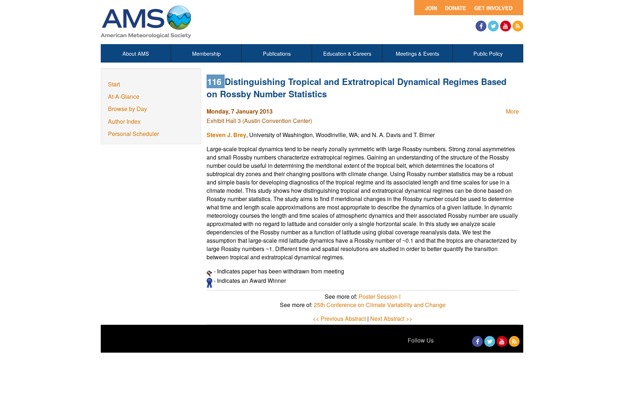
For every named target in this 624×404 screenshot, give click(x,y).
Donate (455, 8)
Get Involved (493, 8)
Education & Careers (347, 53)
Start (114, 84)
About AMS (135, 53)
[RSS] (517, 26)
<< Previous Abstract (339, 318)
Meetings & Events (417, 53)
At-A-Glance (123, 96)
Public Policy (488, 53)
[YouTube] (505, 26)
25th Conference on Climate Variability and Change (380, 305)
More (512, 111)
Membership (206, 53)
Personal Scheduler (133, 133)
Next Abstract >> (391, 318)
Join (431, 8)
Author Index (124, 121)
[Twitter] (493, 26)
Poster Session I (379, 296)
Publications (277, 53)
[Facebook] (481, 26)
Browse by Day (127, 109)
